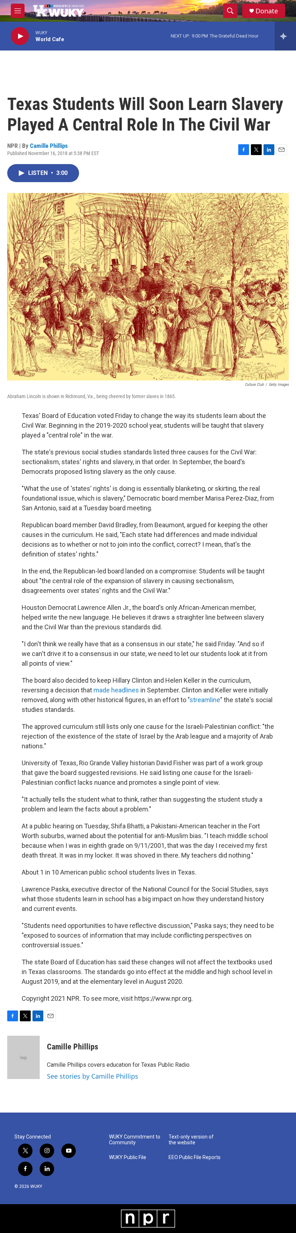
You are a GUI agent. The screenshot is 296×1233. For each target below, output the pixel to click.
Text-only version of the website (191, 1139)
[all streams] (285, 36)
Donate (267, 11)
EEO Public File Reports (195, 1157)
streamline (205, 700)
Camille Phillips (49, 145)
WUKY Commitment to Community (134, 1139)
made (101, 690)
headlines (125, 690)
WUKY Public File (127, 1157)
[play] (20, 36)
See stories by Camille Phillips (92, 1076)
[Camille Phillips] (23, 1057)
